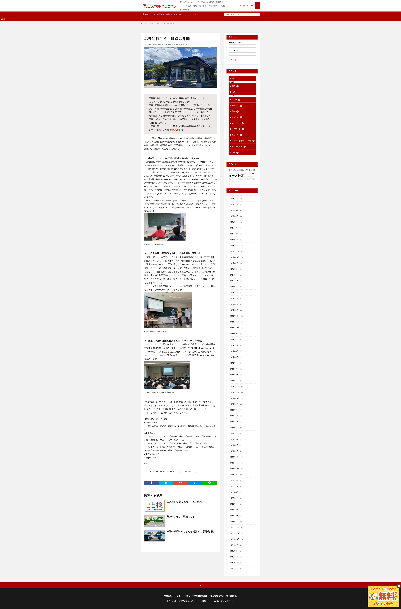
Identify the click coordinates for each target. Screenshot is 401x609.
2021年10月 (236, 539)
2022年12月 (236, 457)
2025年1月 (236, 310)
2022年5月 (236, 498)
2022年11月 (236, 463)
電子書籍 (202, 6)
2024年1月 (236, 380)
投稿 (235, 86)
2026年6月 (236, 210)
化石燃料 (252, 176)
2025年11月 (236, 251)
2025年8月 (236, 269)
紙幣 (247, 179)
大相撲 (253, 179)
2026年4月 (236, 222)
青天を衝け (251, 178)
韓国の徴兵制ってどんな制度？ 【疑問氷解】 (191, 531)
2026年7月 (236, 204)
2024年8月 (236, 339)
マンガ (236, 99)
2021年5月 (236, 568)
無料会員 (219, 2)
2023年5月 (236, 427)
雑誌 (195, 6)
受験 (235, 111)
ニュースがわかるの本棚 (243, 141)
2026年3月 (236, 228)
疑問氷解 (169, 14)
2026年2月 (236, 234)
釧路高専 (177, 44)
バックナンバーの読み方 (218, 6)
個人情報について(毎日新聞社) (223, 595)
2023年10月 (236, 398)
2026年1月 (236, 240)
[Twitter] (166, 483)
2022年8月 (236, 480)
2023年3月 (236, 439)
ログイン (234, 60)
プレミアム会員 (185, 6)
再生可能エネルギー (234, 181)
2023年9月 (236, 404)
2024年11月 (236, 322)
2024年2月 (236, 375)
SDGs (238, 170)
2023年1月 (236, 451)
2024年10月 (236, 328)
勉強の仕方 (243, 173)
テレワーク (245, 178)
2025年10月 (236, 257)
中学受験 (160, 14)
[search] (257, 14)
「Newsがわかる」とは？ (189, 2)
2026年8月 (236, 198)
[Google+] (180, 483)
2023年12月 (236, 386)
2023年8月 (236, 410)
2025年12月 (236, 245)
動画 (235, 152)
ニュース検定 (242, 173)
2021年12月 (236, 527)
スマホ (250, 179)
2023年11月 (236, 392)
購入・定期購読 (207, 2)
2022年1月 (236, 521)
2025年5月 (236, 286)
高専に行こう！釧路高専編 (165, 23)
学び (165, 44)
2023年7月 (236, 416)
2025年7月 (236, 275)
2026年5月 (236, 216)
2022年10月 (236, 469)
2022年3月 (236, 510)
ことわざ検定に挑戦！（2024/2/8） (186, 501)
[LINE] (209, 483)
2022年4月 (236, 504)
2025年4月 (236, 292)
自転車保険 (247, 176)
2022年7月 (236, 486)
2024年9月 (236, 334)
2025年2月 (236, 304)
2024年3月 (236, 369)
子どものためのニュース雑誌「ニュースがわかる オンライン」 (208, 601)
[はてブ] (195, 483)
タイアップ (237, 129)
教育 (230, 179)
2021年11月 (236, 533)
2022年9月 (236, 474)
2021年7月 (236, 557)
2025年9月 (236, 263)
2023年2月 (236, 445)
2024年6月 (236, 351)
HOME (145, 23)
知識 (151, 23)
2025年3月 (236, 298)
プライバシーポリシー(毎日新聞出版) (190, 595)
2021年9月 (236, 545)
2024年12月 (236, 316)
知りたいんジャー (235, 173)
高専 (171, 44)
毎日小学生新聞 (247, 170)
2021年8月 (236, 551)
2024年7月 (236, 345)
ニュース (237, 135)
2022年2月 (236, 516)
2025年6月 (236, 281)
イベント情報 (238, 146)
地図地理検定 (241, 179)
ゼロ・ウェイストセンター (235, 178)
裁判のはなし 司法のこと (181, 516)
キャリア (237, 117)
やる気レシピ (234, 179)
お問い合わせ (184, 9)
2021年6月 (236, 563)
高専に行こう (185, 44)
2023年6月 (236, 422)
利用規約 (168, 595)
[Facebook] (151, 483)
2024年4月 (236, 363)
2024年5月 (236, 357)
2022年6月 (236, 492)
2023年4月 (236, 433)
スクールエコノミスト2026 (185, 14)
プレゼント (238, 123)
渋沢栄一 (249, 173)
